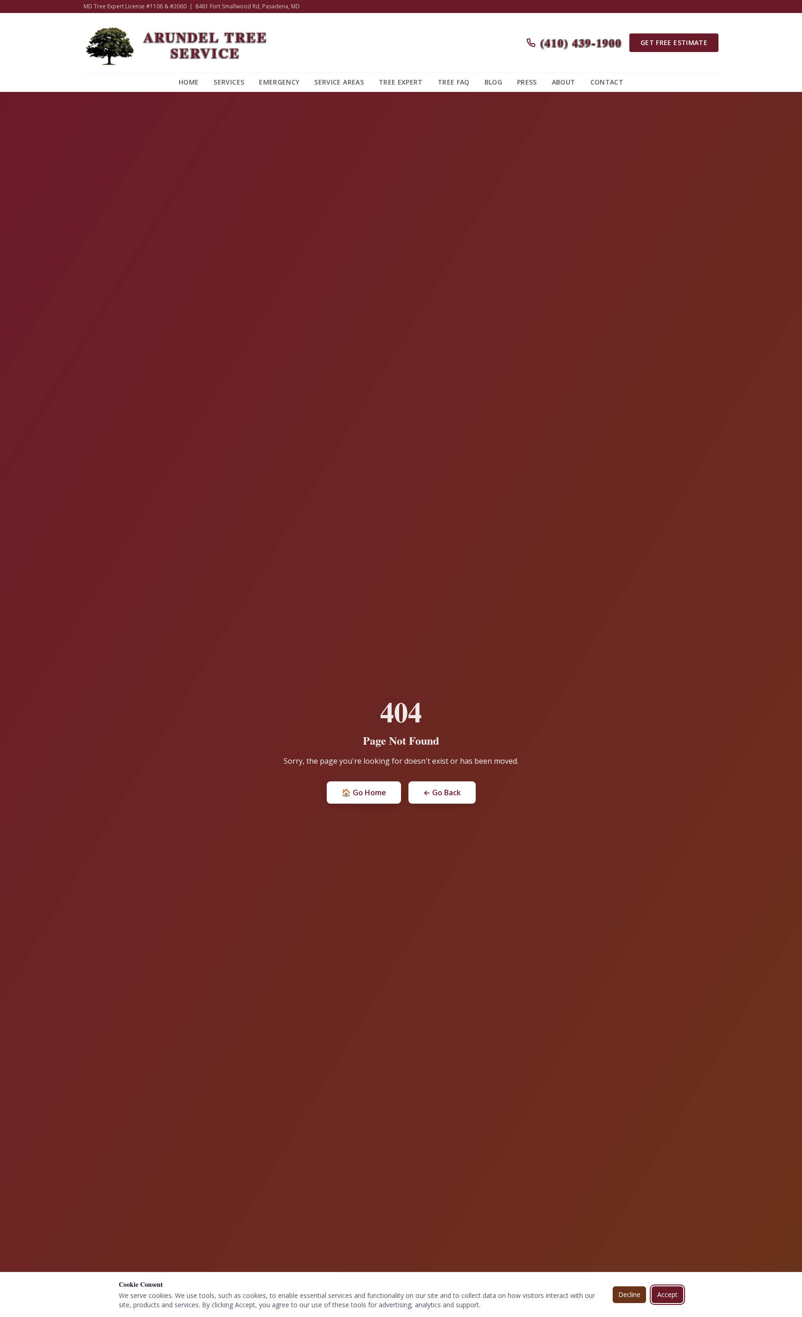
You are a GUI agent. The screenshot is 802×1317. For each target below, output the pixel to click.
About (564, 82)
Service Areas (339, 82)
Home (189, 82)
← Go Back (442, 792)
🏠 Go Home (364, 792)
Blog (493, 82)
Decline (629, 1294)
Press (527, 82)
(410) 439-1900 (581, 43)
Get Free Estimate (673, 42)
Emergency (279, 82)
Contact (606, 82)
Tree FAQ (454, 82)
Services (228, 82)
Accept (667, 1294)
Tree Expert (401, 82)
